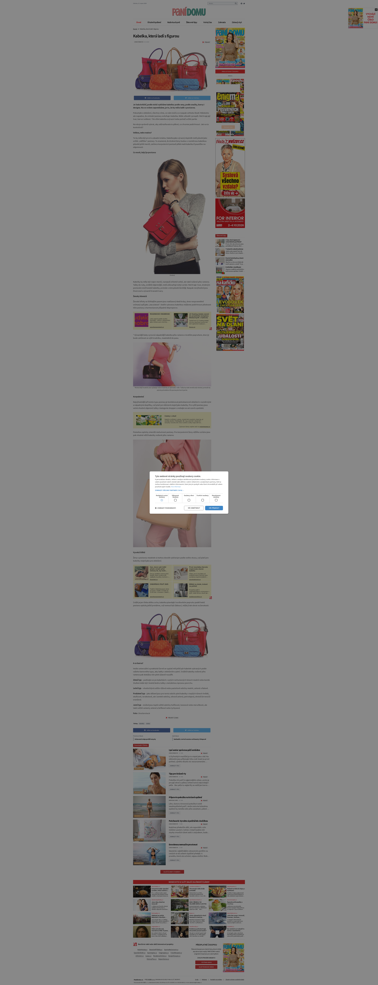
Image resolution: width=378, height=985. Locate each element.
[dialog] (189, 492)
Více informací (176, 487)
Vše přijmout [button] (214, 508)
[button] (189, 490)
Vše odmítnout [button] (194, 508)
